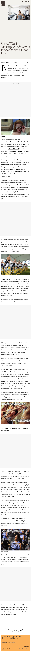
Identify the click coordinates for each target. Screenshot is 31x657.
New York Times (15, 160)
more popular (14, 284)
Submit (26, 646)
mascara (10, 164)
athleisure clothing (16, 151)
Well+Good (20, 185)
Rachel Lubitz (6, 62)
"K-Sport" (18, 169)
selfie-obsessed (13, 142)
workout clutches (21, 171)
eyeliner (3, 164)
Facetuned (21, 142)
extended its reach (13, 149)
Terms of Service (22, 648)
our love (3, 286)
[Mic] (3, 3)
